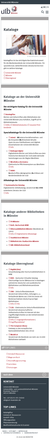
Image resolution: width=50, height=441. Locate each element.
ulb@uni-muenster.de (12, 400)
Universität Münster (13, 73)
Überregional (11, 78)
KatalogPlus (10, 114)
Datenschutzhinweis (12, 433)
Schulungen (12, 367)
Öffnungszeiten (9, 420)
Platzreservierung (10, 423)
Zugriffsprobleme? (18, 322)
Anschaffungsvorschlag (17, 361)
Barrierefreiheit (31, 433)
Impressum (22, 431)
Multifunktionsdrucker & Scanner (16, 425)
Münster (9, 76)
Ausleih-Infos (8, 418)
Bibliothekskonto (19, 125)
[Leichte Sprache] (41, 7)
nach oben (8, 375)
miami (13, 138)
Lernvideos (12, 364)
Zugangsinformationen (26, 320)
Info (12, 147)
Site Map (12, 431)
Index (4, 431)
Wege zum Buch (14, 357)
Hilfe (7, 125)
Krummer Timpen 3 (10, 391)
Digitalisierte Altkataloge (27, 234)
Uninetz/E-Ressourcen (16, 354)
